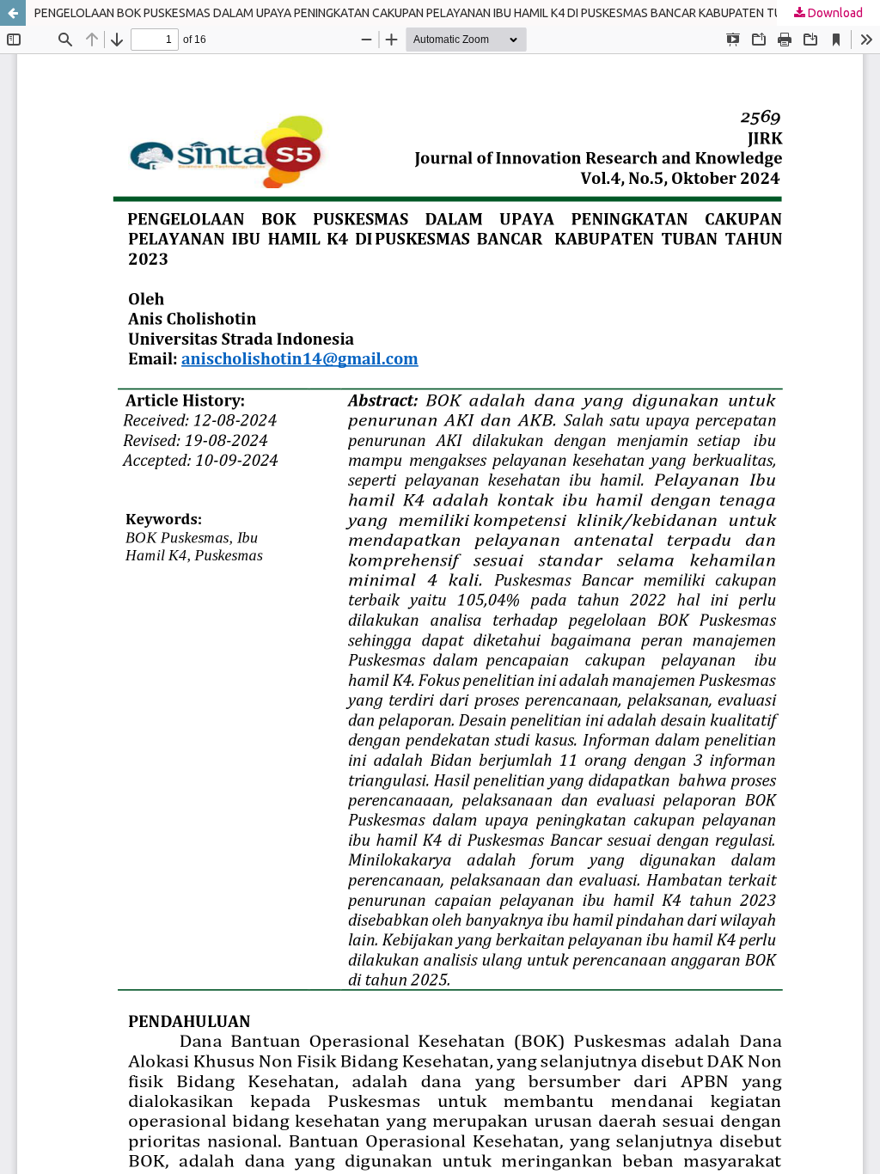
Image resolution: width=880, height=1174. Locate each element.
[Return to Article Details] (13, 13)
